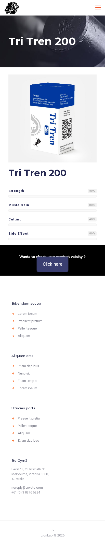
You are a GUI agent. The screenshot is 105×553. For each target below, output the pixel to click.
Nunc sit (24, 373)
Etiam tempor (27, 381)
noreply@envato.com (27, 487)
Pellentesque (27, 328)
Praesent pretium (30, 321)
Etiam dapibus (28, 366)
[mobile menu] (98, 7)
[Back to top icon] (52, 530)
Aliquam (24, 336)
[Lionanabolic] (11, 7)
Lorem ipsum (27, 314)
